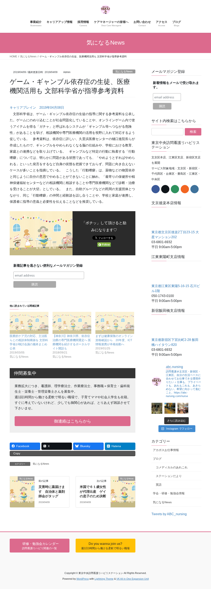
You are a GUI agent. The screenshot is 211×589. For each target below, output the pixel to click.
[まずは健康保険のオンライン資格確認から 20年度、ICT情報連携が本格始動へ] (114, 323)
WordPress (82, 578)
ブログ (157, 458)
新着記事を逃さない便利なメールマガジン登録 (48, 265)
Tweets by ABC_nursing (169, 514)
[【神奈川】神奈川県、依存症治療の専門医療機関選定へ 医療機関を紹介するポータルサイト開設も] (72, 323)
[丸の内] (156, 408)
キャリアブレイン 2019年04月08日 (37, 107)
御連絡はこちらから (72, 421)
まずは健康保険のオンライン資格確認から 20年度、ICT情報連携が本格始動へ (114, 340)
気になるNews (124, 71)
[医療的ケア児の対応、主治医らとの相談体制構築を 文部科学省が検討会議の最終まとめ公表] (29, 323)
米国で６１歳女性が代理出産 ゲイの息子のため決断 (93, 491)
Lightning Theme (104, 578)
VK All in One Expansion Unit (132, 578)
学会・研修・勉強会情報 (169, 493)
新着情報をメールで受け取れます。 (176, 85)
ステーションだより (169, 476)
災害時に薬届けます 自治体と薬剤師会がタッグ (52, 491)
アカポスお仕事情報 (166, 450)
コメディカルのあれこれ (172, 467)
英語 (159, 484)
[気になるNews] (22, 481)
